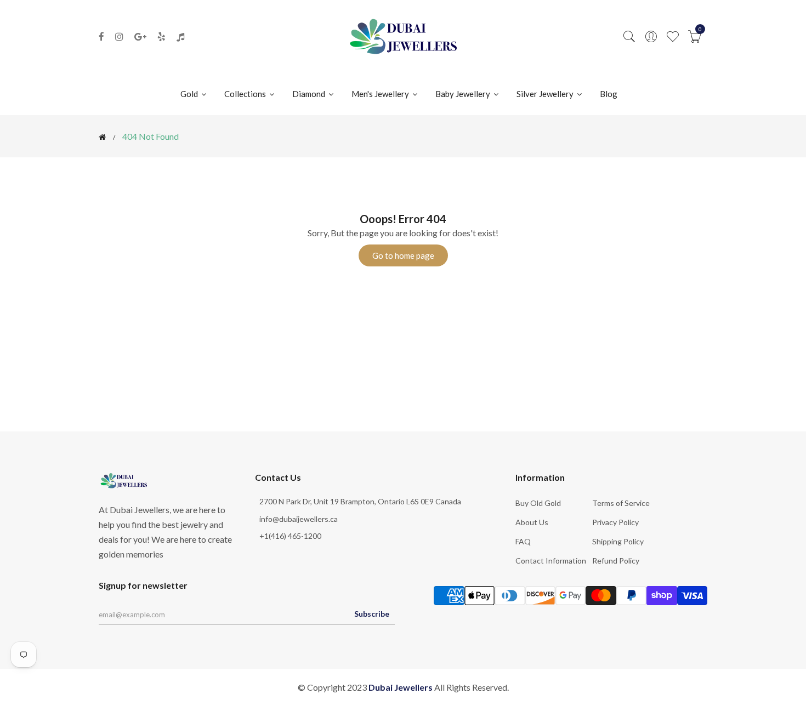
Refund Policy (615, 560)
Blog (608, 94)
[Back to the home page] (102, 137)
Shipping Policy (618, 541)
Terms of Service (621, 503)
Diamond (309, 94)
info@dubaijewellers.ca (298, 519)
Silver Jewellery (545, 94)
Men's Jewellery (381, 94)
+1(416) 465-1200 (290, 536)
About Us (531, 522)
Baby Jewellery (463, 94)
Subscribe (371, 613)
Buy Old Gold (538, 503)
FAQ (523, 541)
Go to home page (403, 255)
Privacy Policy (615, 522)
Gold (190, 94)
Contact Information (550, 560)
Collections (246, 94)
